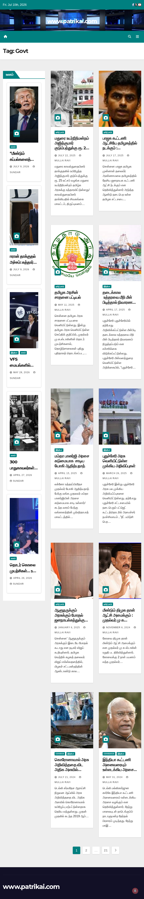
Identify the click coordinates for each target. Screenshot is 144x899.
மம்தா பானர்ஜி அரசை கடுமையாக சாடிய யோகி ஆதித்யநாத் (72, 460)
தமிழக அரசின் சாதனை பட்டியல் (68, 295)
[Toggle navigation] (137, 36)
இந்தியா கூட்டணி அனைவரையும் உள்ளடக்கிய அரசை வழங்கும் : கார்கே (118, 767)
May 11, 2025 (66, 305)
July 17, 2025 (115, 155)
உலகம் (13, 147)
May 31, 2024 (114, 777)
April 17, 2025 (116, 309)
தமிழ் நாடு (60, 132)
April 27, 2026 (22, 475)
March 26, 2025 (117, 473)
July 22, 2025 (67, 155)
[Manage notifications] (135, 891)
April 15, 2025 (68, 473)
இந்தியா (14, 353)
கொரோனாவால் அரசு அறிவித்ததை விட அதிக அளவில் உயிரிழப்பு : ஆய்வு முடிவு (72, 769)
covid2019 (109, 754)
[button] (129, 36)
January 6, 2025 (69, 627)
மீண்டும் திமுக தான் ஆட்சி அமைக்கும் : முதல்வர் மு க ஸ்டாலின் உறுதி (119, 617)
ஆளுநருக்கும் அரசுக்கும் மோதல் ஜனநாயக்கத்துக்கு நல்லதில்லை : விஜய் (70, 617)
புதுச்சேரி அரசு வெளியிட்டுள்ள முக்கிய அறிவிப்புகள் (119, 460)
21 (105, 850)
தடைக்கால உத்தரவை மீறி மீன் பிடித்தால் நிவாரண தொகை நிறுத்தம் (117, 300)
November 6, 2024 (118, 627)
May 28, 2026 (22, 372)
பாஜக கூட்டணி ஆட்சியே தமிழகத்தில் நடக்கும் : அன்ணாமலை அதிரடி (120, 146)
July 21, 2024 (67, 777)
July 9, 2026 (21, 166)
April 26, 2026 (22, 578)
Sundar (18, 481)
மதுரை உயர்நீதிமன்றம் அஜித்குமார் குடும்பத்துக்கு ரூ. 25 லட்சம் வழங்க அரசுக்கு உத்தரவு (72, 148)
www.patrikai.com (72, 21)
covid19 (60, 754)
